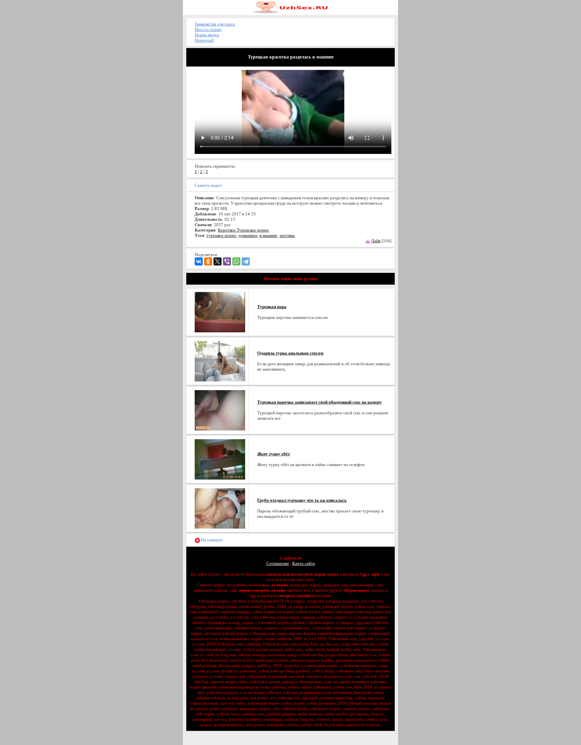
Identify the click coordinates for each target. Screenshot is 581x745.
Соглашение (277, 563)
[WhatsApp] (236, 261)
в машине (268, 235)
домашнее (248, 235)
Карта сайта (303, 563)
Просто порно (208, 29)
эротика (287, 235)
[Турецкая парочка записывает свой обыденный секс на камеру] (220, 409)
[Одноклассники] (208, 261)
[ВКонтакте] (199, 261)
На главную (211, 539)
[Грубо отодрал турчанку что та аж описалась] (220, 507)
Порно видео (207, 34)
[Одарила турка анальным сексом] (220, 360)
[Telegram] (246, 261)
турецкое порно (221, 235)
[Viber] (227, 261)
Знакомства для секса (215, 24)
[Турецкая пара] (220, 311)
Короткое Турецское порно (243, 230)
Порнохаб (204, 40)
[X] (218, 261)
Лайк (376, 240)
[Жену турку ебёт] (220, 458)
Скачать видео (208, 185)
